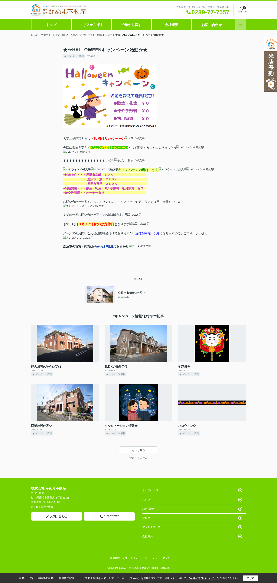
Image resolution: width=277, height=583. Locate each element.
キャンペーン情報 (74, 56)
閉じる (251, 578)
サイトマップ (162, 558)
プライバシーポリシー (137, 558)
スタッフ (147, 499)
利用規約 (115, 558)
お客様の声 (148, 508)
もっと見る (138, 450)
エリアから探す (91, 25)
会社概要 (171, 25)
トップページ (150, 490)
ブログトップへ (138, 458)
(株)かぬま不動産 (103, 246)
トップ (51, 25)
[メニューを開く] (240, 24)
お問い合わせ (212, 25)
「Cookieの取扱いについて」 (201, 578)
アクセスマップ (151, 527)
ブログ (146, 517)
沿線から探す (131, 25)
